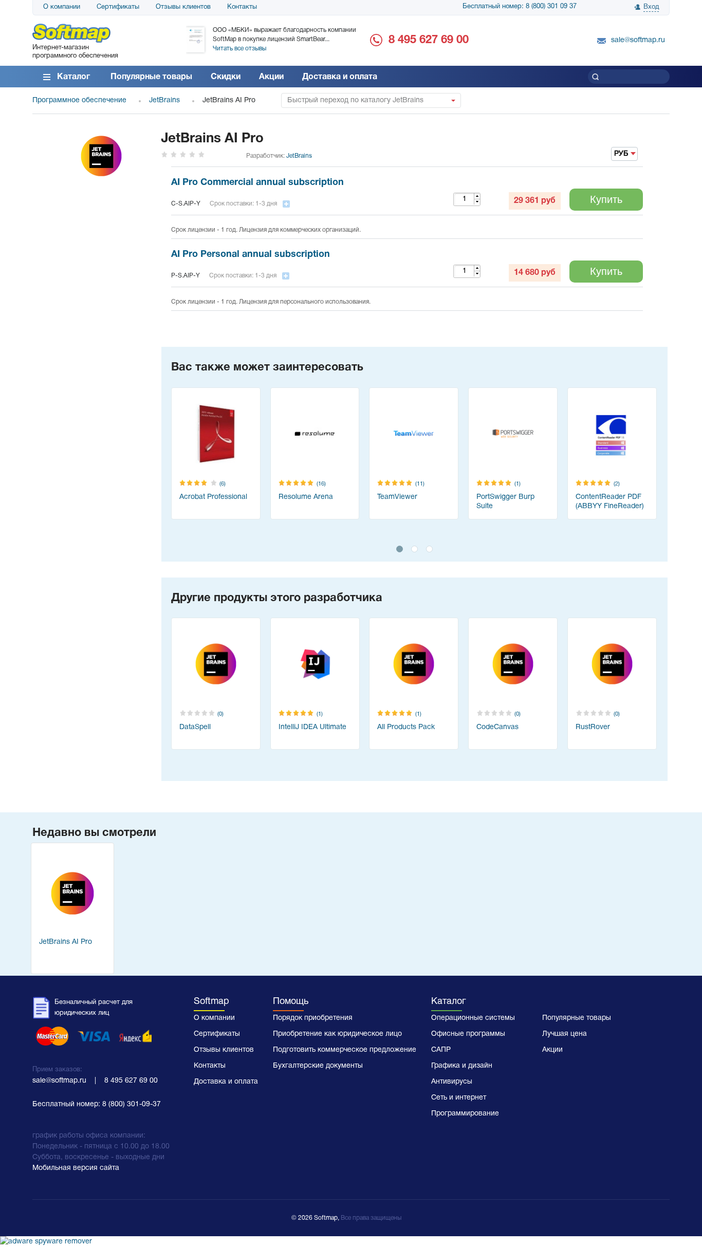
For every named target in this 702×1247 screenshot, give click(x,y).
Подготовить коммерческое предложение (344, 1050)
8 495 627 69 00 (429, 40)
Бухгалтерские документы (318, 1066)
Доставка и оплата (339, 77)
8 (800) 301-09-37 (131, 1104)
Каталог (73, 77)
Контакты (242, 7)
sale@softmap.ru (638, 40)
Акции (271, 77)
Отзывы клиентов (183, 7)
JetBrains (299, 156)
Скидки (226, 77)
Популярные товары (151, 77)
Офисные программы (468, 1034)
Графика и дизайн (461, 1066)
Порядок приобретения (313, 1018)
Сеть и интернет (458, 1097)
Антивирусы (451, 1081)
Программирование (465, 1113)
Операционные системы (473, 1018)
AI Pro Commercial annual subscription (257, 182)
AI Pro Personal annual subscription (250, 254)
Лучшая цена (564, 1034)
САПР (441, 1050)
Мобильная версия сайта (75, 1168)
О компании (61, 7)
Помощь (290, 1001)
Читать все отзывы (239, 48)
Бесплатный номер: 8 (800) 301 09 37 (520, 7)
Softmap (211, 1001)
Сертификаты (118, 7)
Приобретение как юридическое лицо (337, 1034)
